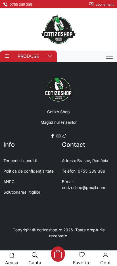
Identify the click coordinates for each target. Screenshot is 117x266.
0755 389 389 (20, 4)
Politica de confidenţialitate (28, 171)
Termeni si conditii (20, 160)
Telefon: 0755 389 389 (83, 171)
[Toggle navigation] (109, 56)
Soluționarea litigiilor (21, 192)
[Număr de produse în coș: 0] (58, 254)
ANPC (8, 181)
